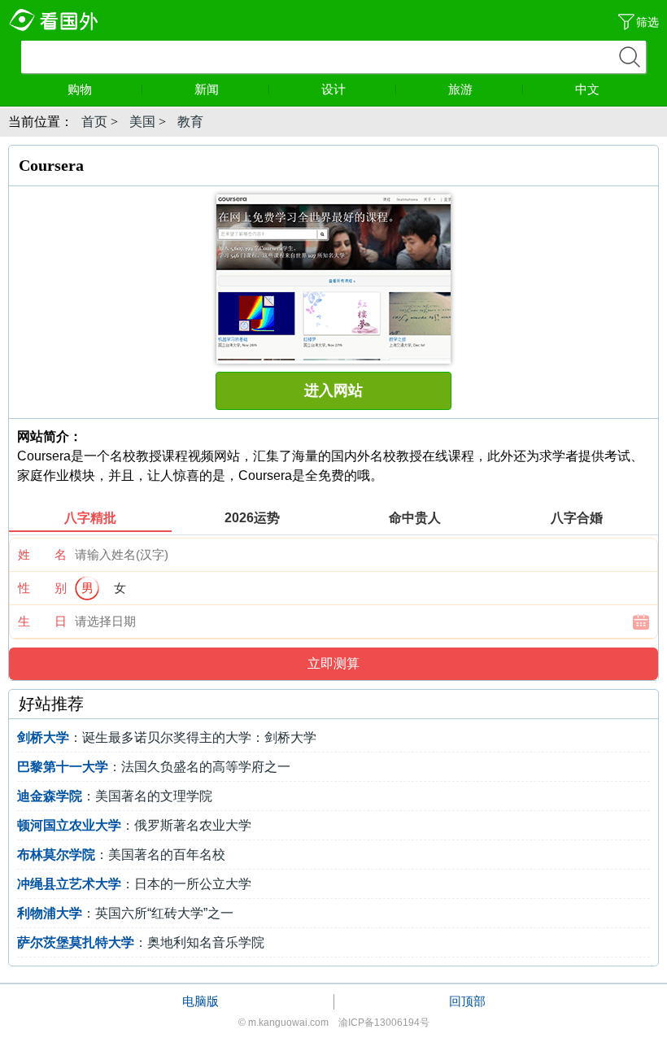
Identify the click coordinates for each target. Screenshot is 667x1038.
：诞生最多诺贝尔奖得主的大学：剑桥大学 (166, 737)
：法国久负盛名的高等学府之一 (153, 767)
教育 (190, 122)
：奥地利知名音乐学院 (140, 942)
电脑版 (200, 1001)
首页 (94, 122)
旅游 (460, 89)
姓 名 (42, 554)
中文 (587, 89)
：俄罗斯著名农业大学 (134, 825)
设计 (333, 89)
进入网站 (333, 390)
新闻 (206, 89)
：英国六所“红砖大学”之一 (125, 913)
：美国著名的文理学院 (114, 796)
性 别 (42, 588)
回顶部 (467, 1001)
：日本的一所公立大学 (134, 884)
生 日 (42, 621)
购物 (80, 89)
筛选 (647, 21)
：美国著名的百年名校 (121, 854)
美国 (142, 122)
